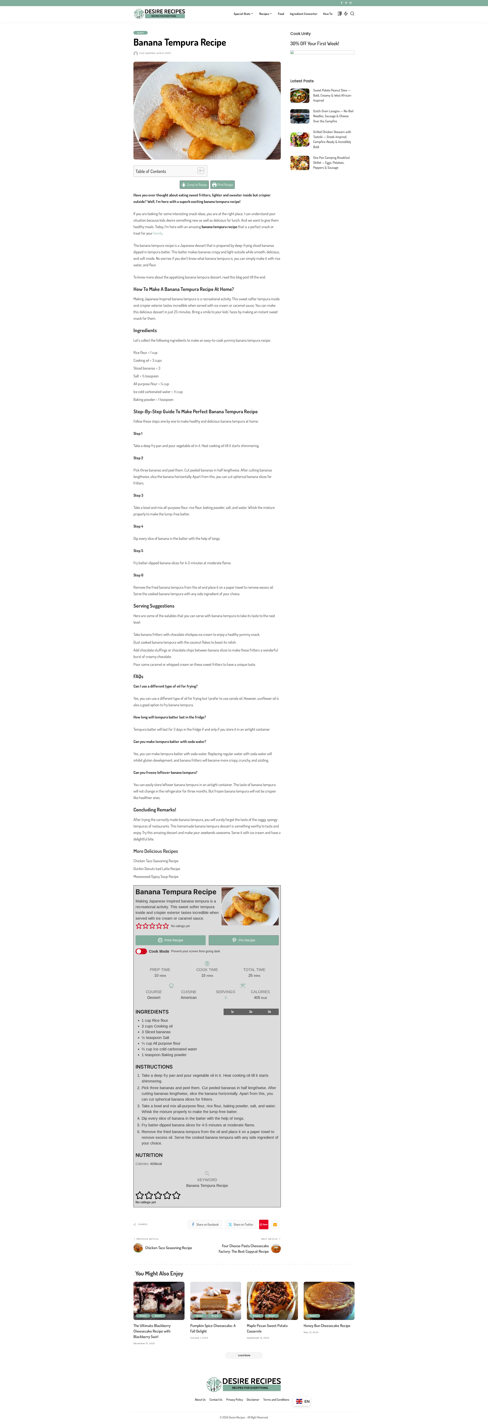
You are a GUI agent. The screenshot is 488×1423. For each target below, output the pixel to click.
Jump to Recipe (196, 184)
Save (265, 1224)
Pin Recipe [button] (246, 940)
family (157, 233)
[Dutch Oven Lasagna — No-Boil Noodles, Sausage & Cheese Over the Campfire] (299, 116)
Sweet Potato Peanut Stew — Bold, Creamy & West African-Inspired (332, 95)
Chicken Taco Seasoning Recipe (155, 860)
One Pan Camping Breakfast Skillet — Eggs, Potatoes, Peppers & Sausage (331, 162)
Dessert (140, 32)
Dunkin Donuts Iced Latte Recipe (156, 868)
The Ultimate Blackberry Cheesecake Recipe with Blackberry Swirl (152, 1331)
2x (250, 1012)
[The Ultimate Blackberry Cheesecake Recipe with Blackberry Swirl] (159, 1301)
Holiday (143, 1315)
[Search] (352, 13)
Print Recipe (225, 184)
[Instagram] (350, 3)
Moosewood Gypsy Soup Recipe (155, 876)
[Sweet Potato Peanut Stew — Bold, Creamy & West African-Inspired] (299, 96)
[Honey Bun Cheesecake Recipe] (329, 1301)
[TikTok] (354, 3)
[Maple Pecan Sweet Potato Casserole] (272, 1301)
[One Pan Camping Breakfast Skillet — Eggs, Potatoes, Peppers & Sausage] (299, 163)
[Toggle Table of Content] (199, 170)
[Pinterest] (346, 3)
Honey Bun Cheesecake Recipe (327, 1325)
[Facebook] (342, 3)
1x (232, 1012)
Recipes (215, 1315)
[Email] (275, 1224)
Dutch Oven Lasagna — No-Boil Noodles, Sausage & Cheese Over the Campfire (333, 116)
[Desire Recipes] (159, 14)
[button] (139, 926)
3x (269, 1012)
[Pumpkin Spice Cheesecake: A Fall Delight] (215, 1301)
